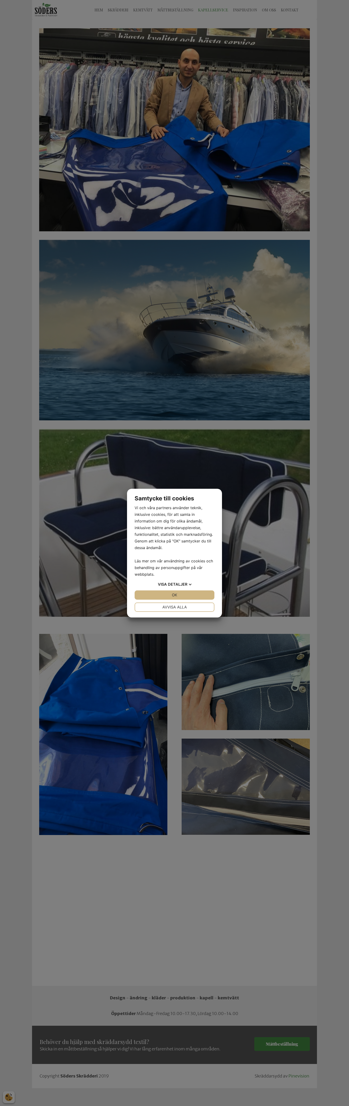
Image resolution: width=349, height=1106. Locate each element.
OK (174, 595)
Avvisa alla (174, 607)
